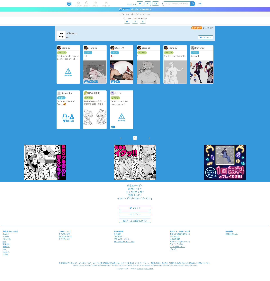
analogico (140, 269)
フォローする (206, 37)
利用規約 (117, 234)
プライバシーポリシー (122, 239)
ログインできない (176, 244)
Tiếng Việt (7, 239)
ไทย (4, 249)
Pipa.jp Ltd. (149, 269)
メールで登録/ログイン (136, 220)
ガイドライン (119, 236)
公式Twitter (174, 236)
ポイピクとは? (64, 234)
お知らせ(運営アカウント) (180, 234)
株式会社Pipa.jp (231, 234)
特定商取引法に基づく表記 (124, 241)
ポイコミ (173, 249)
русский (6, 252)
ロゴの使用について (177, 246)
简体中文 (6, 244)
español (6, 236)
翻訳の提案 (13, 231)
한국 (4, 241)
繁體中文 (6, 246)
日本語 (5, 254)
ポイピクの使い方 (65, 236)
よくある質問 (175, 239)
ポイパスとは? (64, 239)
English (6, 234)
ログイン (136, 207)
